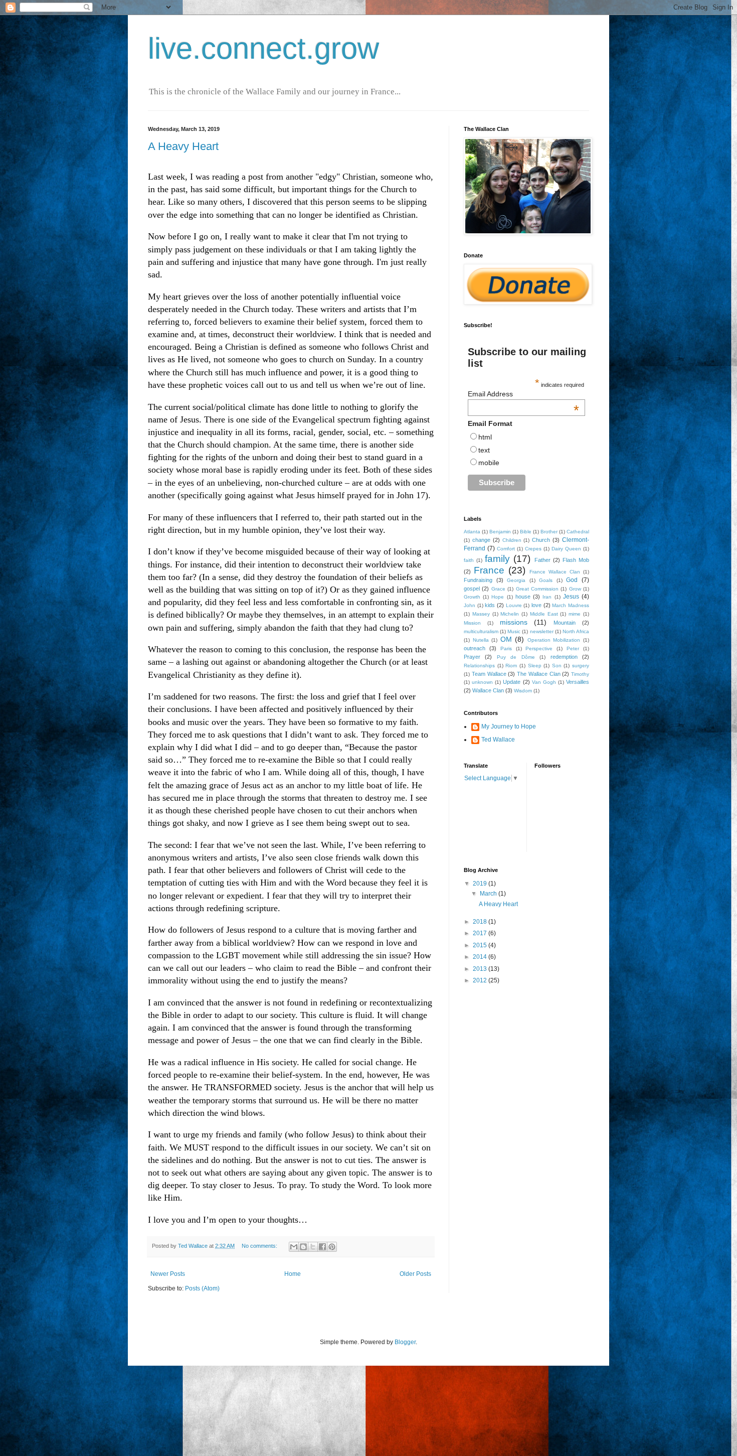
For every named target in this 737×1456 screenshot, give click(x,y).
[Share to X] (313, 1247)
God (572, 580)
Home (292, 1273)
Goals (545, 580)
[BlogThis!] (303, 1247)
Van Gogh (544, 682)
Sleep (534, 665)
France (489, 570)
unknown (482, 682)
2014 (480, 956)
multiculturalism (481, 631)
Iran (546, 597)
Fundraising (478, 580)
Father (542, 560)
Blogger (405, 1342)
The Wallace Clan (539, 674)
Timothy (580, 674)
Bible (525, 531)
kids (490, 605)
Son (557, 665)
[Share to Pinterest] (332, 1247)
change (481, 540)
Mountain (565, 623)
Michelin (509, 614)
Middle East (544, 614)
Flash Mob (576, 560)
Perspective (538, 648)
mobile (488, 463)
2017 (480, 933)
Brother (549, 531)
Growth (472, 597)
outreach (474, 648)
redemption (564, 657)
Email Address (524, 394)
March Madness (570, 605)
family (497, 558)
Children (511, 540)
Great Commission (537, 589)
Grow (575, 589)
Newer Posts (167, 1273)
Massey (481, 614)
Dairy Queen (566, 548)
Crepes (533, 548)
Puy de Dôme (516, 657)
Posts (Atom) (202, 1288)
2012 (480, 980)
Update (511, 682)
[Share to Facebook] (322, 1247)
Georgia (516, 580)
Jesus (571, 596)
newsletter (542, 631)
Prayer (472, 657)
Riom (511, 665)
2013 (480, 968)
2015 (480, 945)
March (489, 893)
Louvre (514, 605)
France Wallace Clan (554, 571)
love (536, 605)
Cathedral (578, 531)
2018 (480, 921)
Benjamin (500, 531)
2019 (480, 883)
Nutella (481, 640)
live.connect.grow (263, 48)
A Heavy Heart (183, 146)
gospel (472, 589)
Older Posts (415, 1273)
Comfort (506, 548)
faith (469, 560)
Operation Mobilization (554, 640)
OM (506, 639)
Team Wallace (489, 674)
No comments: (260, 1246)
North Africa (576, 631)
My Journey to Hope (508, 726)
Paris (506, 648)
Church (541, 540)
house (522, 597)
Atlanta (472, 531)
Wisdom (523, 690)
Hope (497, 597)
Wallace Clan (488, 690)
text (484, 450)
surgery (580, 665)
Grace (498, 589)
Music (513, 631)
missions (513, 622)
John (469, 605)
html (485, 437)
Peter (573, 648)
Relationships (479, 665)
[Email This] (294, 1247)
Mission (472, 623)
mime (575, 614)
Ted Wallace (498, 739)
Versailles (577, 682)
